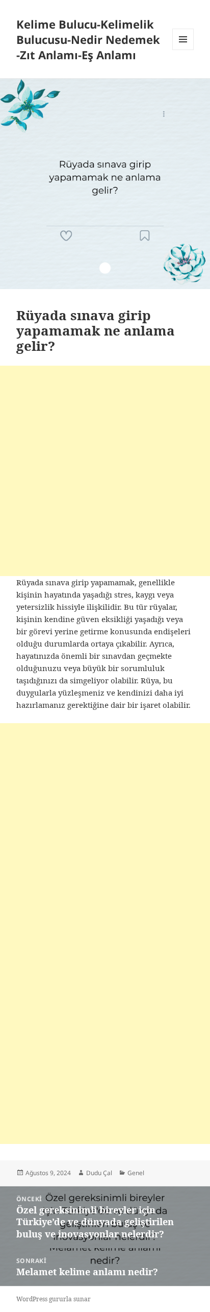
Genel (135, 1172)
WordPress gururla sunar (53, 1299)
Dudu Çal (99, 1172)
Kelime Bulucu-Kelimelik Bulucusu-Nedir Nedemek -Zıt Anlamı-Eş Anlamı (88, 39)
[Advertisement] (105, 471)
